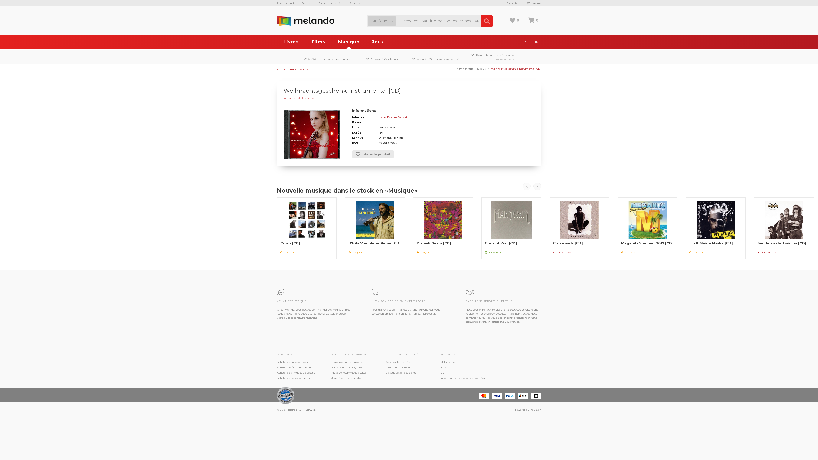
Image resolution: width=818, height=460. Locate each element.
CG (443, 372)
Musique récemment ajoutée (348, 372)
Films (318, 41)
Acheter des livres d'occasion (294, 362)
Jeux (378, 41)
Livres (291, 41)
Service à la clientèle (330, 3)
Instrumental (292, 97)
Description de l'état (398, 367)
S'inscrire (534, 3)
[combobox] (382, 21)
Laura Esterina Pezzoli (393, 117)
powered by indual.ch (528, 409)
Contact (306, 3)
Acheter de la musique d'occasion (297, 372)
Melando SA (448, 362)
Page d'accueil (285, 3)
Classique (308, 97)
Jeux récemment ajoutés (346, 378)
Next (537, 186)
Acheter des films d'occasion (294, 367)
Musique (349, 41)
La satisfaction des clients (401, 372)
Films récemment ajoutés (347, 367)
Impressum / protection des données (463, 378)
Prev (527, 186)
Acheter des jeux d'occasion (293, 378)
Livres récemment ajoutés (347, 362)
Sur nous (354, 3)
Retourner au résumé (294, 69)
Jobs (443, 367)
